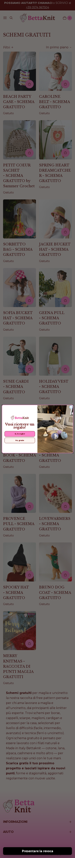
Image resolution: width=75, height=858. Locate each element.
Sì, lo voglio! (20, 434)
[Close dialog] (70, 407)
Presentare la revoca (37, 851)
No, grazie (19, 440)
